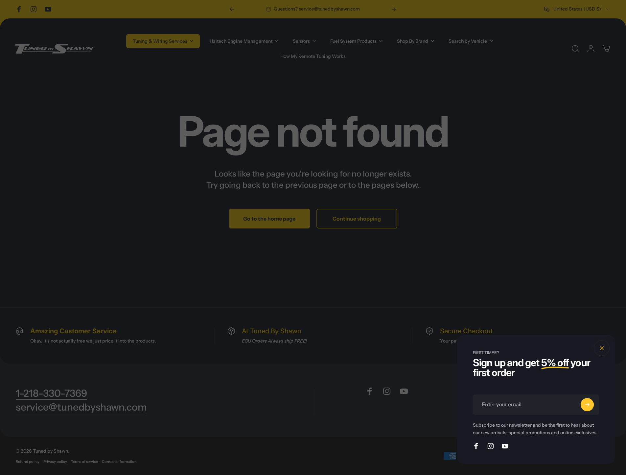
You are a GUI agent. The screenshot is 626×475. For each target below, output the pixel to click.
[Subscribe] (587, 404)
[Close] (602, 348)
